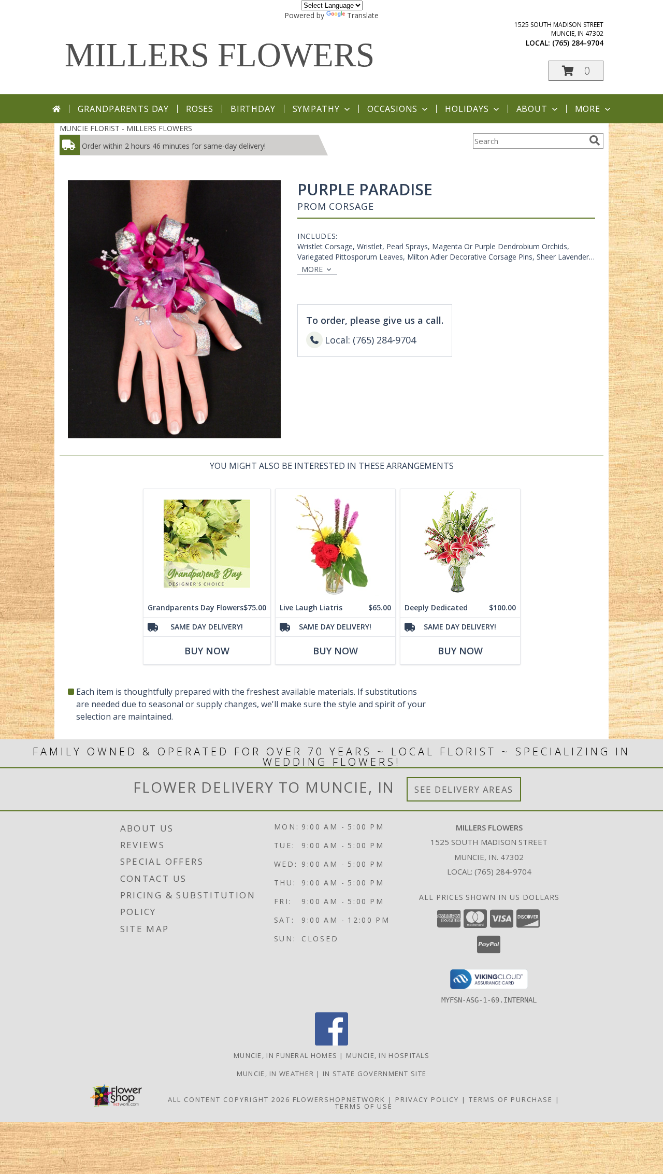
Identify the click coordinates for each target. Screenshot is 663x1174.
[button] (576, 71)
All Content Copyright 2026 (229, 1099)
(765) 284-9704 (577, 43)
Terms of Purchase (511, 1099)
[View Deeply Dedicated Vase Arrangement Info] (460, 543)
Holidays (466, 108)
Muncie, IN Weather (275, 1073)
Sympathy (316, 108)
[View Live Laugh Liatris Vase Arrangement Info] (335, 543)
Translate (363, 15)
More (587, 108)
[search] (594, 140)
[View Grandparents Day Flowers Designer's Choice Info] (206, 543)
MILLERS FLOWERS (219, 55)
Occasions (392, 108)
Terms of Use (364, 1106)
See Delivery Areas (463, 789)
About (531, 108)
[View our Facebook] (331, 1043)
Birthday (252, 108)
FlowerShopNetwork (339, 1099)
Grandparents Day (123, 108)
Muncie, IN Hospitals (387, 1055)
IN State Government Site (374, 1073)
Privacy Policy (427, 1099)
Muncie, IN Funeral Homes (285, 1055)
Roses (199, 108)
